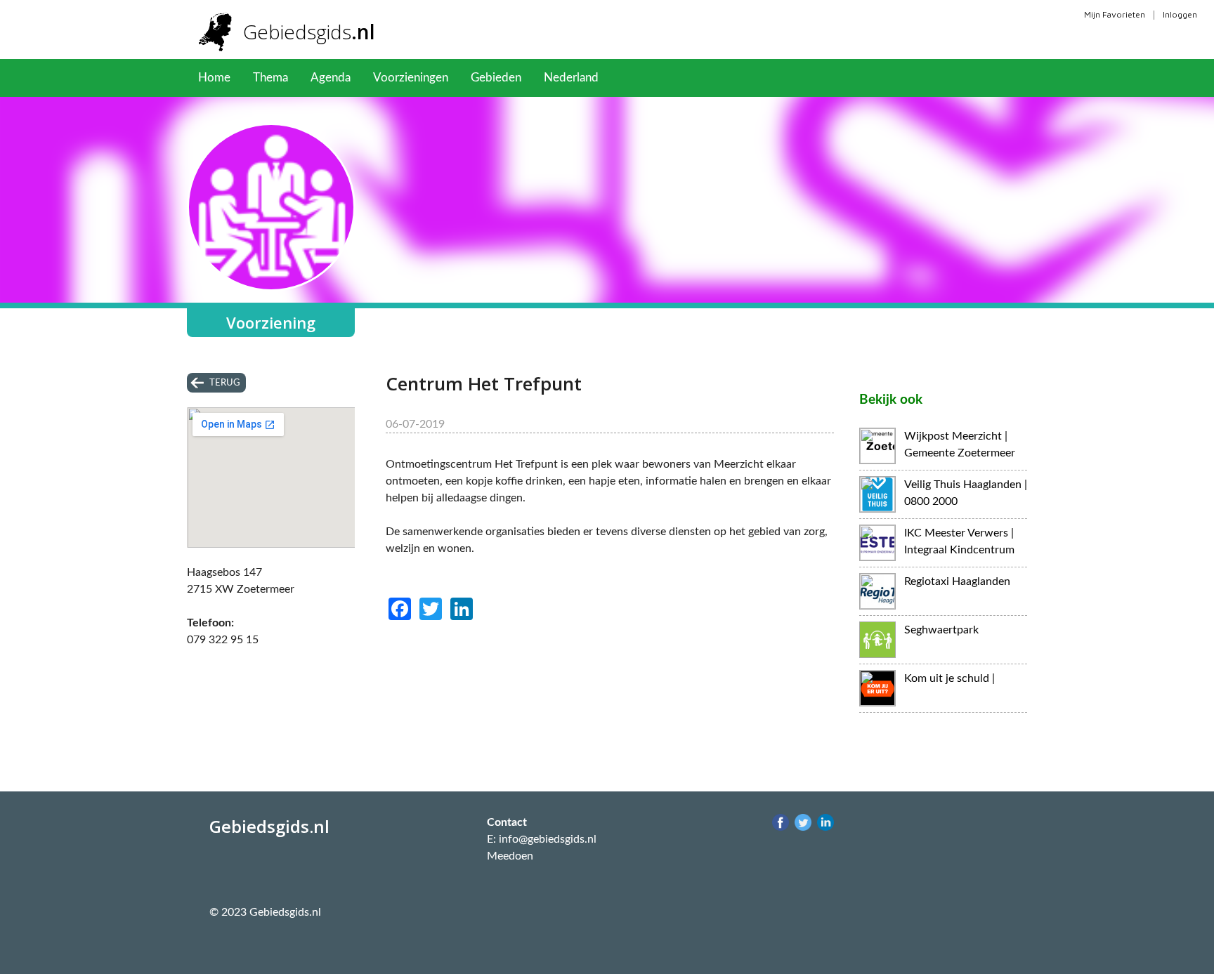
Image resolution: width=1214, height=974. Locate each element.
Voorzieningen (410, 78)
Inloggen (1180, 14)
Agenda (331, 78)
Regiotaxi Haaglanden (957, 581)
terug (224, 383)
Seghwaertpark (941, 630)
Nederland (571, 78)
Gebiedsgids (309, 31)
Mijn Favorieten (1114, 14)
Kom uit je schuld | (949, 678)
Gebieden (496, 78)
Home (214, 78)
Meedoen (510, 856)
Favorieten (649, 78)
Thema (270, 78)
